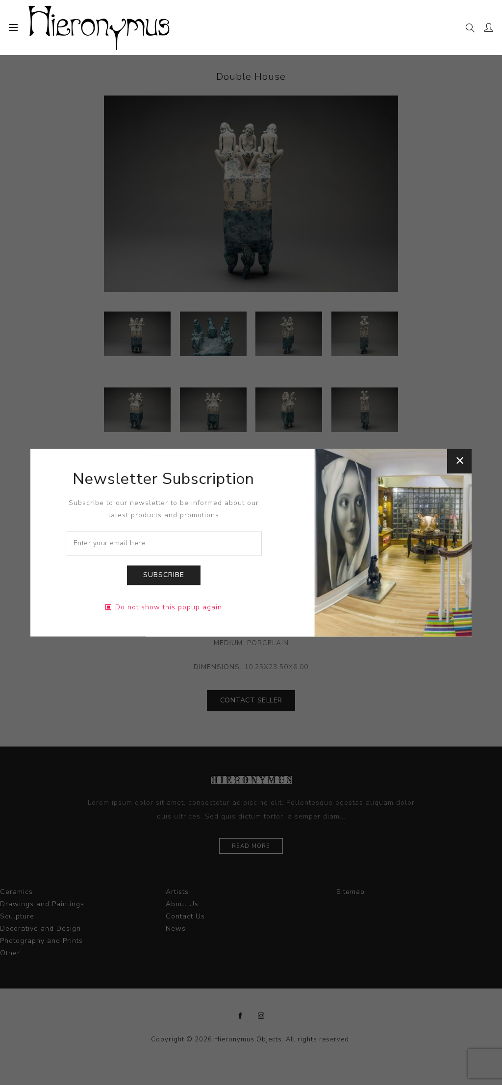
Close (459, 461)
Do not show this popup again (168, 607)
